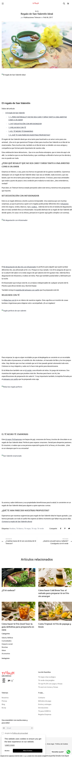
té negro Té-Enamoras (13, 439)
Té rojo (34, 529)
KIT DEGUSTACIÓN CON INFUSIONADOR (25, 124)
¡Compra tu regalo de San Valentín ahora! (17, 522)
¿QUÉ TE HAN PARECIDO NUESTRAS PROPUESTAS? (29, 135)
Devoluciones (43, 708)
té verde (28, 370)
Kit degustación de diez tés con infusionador (19, 267)
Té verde (40, 529)
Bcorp (4, 708)
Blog (37, 11)
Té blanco (19, 529)
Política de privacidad (20, 733)
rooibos (34, 207)
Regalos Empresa (44, 714)
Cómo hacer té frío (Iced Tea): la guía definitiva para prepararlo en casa (18, 627)
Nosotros (5, 698)
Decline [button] (7, 750)
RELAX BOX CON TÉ (17, 127)
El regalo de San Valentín (15, 113)
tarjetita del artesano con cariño (27, 290)
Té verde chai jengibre (46, 680)
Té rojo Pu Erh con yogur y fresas (50, 684)
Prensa (4, 701)
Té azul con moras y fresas (48, 687)
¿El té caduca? (8, 590)
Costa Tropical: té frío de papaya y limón (54, 625)
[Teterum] (36, 3)
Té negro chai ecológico (47, 677)
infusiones (65, 204)
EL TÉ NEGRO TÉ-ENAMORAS (20, 131)
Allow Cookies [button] (27, 750)
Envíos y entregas (44, 704)
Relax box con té (10, 300)
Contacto (41, 698)
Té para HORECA (44, 711)
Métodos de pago (44, 701)
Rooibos (12, 529)
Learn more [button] (10, 745)
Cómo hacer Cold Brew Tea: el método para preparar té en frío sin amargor (53, 593)
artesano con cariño (10, 379)
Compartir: (53, 529)
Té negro (27, 529)
